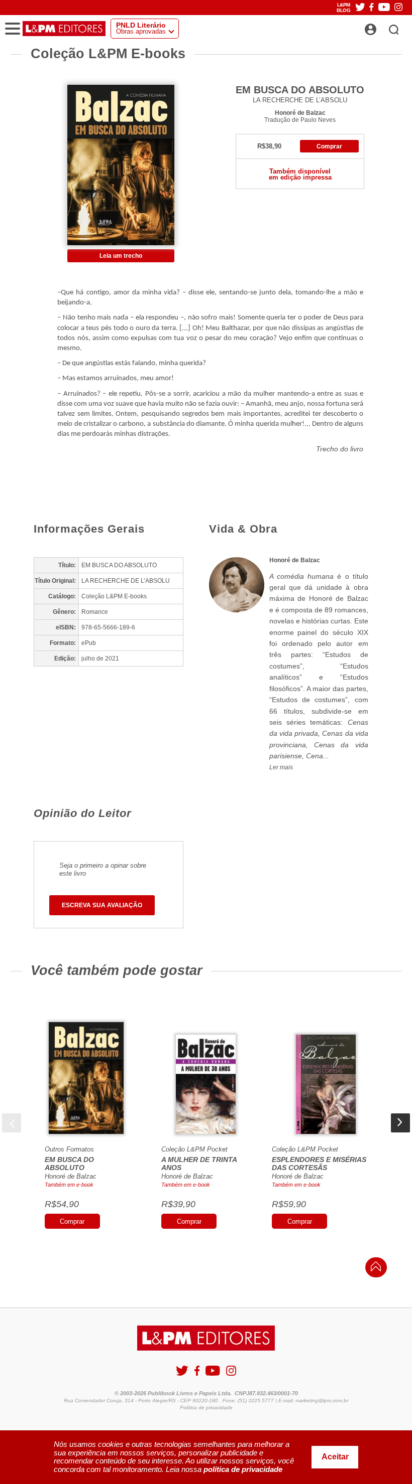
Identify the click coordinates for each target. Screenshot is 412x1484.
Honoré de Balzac (300, 112)
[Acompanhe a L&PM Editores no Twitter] (360, 8)
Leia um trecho (120, 255)
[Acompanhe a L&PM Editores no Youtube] (384, 8)
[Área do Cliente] (381, 26)
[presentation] (12, 1123)
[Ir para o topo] (373, 1269)
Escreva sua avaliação (102, 905)
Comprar (329, 146)
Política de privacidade (206, 1407)
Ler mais (281, 767)
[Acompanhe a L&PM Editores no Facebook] (371, 8)
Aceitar (335, 1456)
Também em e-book (69, 1185)
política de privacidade (242, 1469)
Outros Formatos (69, 1149)
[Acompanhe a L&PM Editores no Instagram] (398, 8)
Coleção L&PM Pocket (194, 1149)
